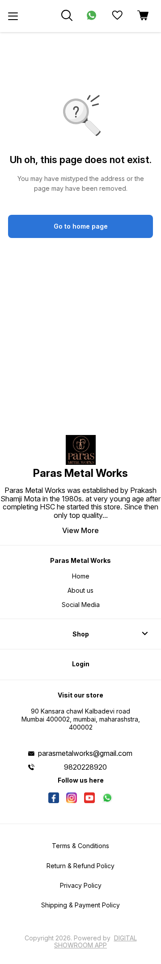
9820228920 (85, 767)
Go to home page (81, 226)
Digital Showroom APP (95, 941)
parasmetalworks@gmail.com (85, 753)
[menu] (13, 16)
